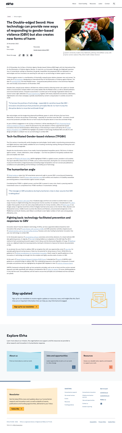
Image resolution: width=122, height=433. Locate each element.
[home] (9, 3)
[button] (74, 3)
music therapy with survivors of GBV (33, 229)
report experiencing (34, 93)
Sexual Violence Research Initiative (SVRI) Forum (31, 259)
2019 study (66, 205)
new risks (68, 249)
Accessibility (93, 422)
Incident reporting (87, 406)
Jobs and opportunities (88, 400)
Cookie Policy (111, 422)
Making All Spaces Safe (23, 158)
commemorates (16, 81)
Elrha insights (18, 16)
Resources (67, 401)
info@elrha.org (104, 392)
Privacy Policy (102, 422)
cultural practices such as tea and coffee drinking (23, 231)
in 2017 (72, 203)
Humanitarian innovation (89, 392)
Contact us (85, 403)
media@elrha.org (104, 395)
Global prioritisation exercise (87, 396)
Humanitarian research (71, 392)
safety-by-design (53, 269)
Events (66, 398)
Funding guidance (69, 405)
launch (59, 259)
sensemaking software (32, 237)
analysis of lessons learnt (65, 263)
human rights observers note (33, 177)
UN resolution (19, 79)
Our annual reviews (70, 395)
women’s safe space (24, 201)
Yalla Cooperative (17, 425)
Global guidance (13, 175)
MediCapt (72, 241)
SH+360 (32, 239)
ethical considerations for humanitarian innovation (31, 253)
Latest (9, 16)
